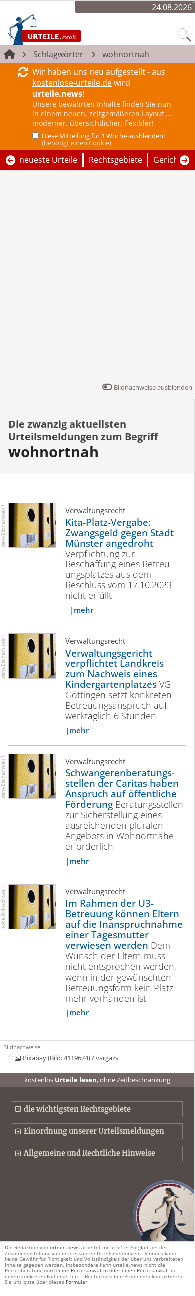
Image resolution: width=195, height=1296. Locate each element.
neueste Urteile (49, 159)
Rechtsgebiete (115, 159)
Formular (77, 1281)
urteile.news (65, 1247)
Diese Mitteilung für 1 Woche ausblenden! (103, 139)
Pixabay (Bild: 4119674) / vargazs (70, 1057)
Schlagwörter (59, 54)
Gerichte (170, 159)
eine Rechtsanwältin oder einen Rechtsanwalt (114, 1270)
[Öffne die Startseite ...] (66, 29)
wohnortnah (126, 54)
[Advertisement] (97, 279)
